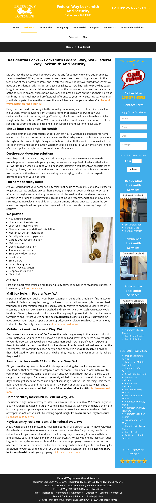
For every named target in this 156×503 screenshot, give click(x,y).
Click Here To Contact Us (133, 63)
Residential (29, 27)
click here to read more (64, 324)
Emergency (62, 27)
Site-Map (91, 496)
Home (15, 27)
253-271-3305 (138, 7)
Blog (85, 37)
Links (100, 496)
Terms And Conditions (132, 27)
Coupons (94, 27)
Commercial (79, 27)
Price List (73, 37)
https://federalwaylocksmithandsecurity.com (90, 485)
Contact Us (110, 27)
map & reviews (115, 482)
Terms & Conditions (62, 496)
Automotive (46, 27)
